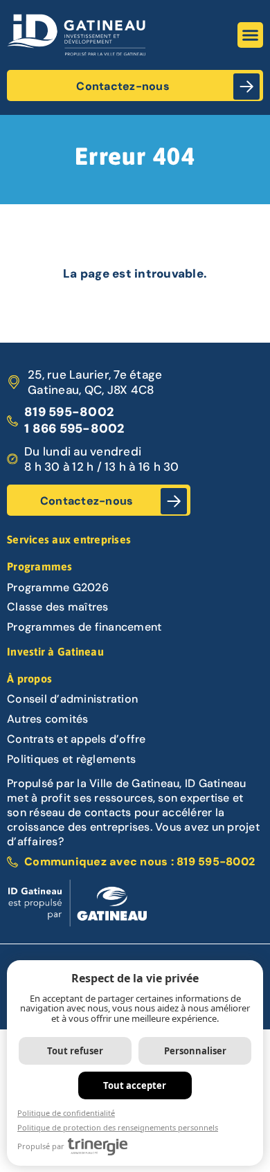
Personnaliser (195, 1051)
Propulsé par (40, 1146)
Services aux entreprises (69, 539)
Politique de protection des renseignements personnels (117, 1127)
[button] (250, 35)
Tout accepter (134, 1085)
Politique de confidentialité (66, 1113)
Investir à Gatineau (55, 651)
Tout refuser (75, 1051)
